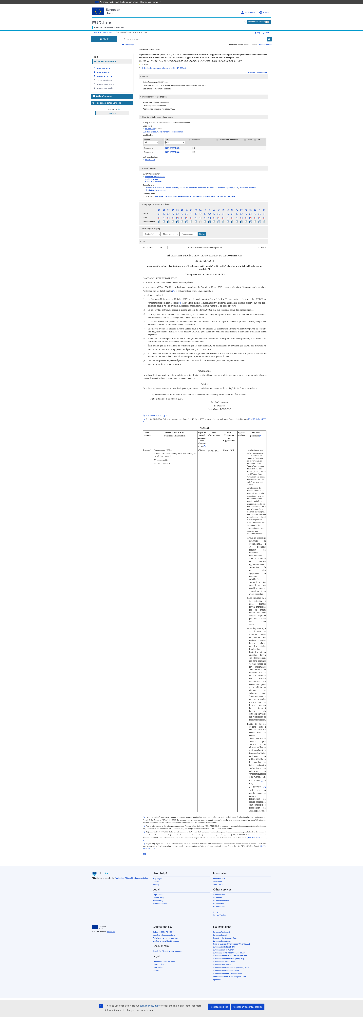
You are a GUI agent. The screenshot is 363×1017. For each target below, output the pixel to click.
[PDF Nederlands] (232, 217)
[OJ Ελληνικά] (186, 221)
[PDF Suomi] (260, 217)
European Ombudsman (222, 965)
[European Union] (99, 927)
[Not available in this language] (200, 214)
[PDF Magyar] (223, 217)
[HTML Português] (241, 214)
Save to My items (104, 80)
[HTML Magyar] (223, 214)
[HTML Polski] (237, 214)
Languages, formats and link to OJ (157, 204)
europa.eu (111, 931)
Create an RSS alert (105, 88)
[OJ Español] (164, 221)
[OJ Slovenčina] (250, 221)
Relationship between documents (157, 117)
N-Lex (215, 912)
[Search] (269, 39)
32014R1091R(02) (172, 152)
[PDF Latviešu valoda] (214, 217)
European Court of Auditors (224, 950)
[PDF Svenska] (264, 217)
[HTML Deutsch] (177, 214)
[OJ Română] (246, 221)
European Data (219, 895)
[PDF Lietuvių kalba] (218, 217)
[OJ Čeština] (168, 221)
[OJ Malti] (227, 221)
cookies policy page (150, 1006)
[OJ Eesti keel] (182, 221)
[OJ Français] (196, 221)
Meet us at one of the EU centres (166, 941)
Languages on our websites (164, 961)
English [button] (266, 12)
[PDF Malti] (227, 217)
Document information (105, 61)
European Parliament (221, 932)
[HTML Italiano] (209, 214)
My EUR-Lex (250, 12)
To (259, 140)
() (173, 291)
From (250, 140)
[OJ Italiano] (209, 221)
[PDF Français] (196, 217)
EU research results (221, 901)
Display (202, 234)
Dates (145, 77)
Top (144, 854)
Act (166, 140)
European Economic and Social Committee (230, 956)
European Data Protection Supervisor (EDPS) (231, 968)
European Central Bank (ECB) (224, 947)
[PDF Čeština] (168, 217)
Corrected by (148, 148)
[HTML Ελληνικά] (186, 214)
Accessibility (158, 901)
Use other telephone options (164, 935)
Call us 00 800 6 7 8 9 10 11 (163, 932)
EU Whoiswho (218, 904)
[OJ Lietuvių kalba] (218, 221)
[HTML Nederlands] (232, 214)
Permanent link (103, 72)
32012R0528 (150, 128)
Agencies (217, 980)
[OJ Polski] (237, 221)
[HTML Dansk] (173, 214)
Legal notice (157, 895)
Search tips (129, 45)
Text (96, 57)
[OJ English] (191, 221)
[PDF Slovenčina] (250, 217)
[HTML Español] (164, 214)
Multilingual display (151, 228)
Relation (147, 140)
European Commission (222, 941)
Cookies (156, 970)
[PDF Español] (164, 217)
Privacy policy (158, 964)
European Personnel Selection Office (227, 974)
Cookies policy (158, 898)
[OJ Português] (241, 221)
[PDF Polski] (237, 217)
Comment (196, 140)
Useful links (218, 884)
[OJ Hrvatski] (205, 221)
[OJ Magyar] (223, 221)
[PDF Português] (241, 217)
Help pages (157, 878)
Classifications (149, 168)
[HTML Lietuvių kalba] (218, 214)
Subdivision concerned (229, 140)
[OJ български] (159, 221)
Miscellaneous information (154, 97)
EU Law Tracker (219, 915)
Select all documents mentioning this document (163, 132)
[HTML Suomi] (260, 214)
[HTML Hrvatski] (205, 214)
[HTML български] (159, 214)
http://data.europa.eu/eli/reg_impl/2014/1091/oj (164, 68)
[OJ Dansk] (173, 221)
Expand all (251, 72)
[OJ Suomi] (260, 221)
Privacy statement (160, 904)
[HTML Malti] (227, 214)
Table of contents (103, 96)
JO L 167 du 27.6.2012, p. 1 (156, 416)
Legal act (112, 113)
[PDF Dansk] (173, 217)
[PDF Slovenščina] (255, 217)
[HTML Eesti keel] (182, 214)
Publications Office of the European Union (131, 878)
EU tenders (217, 898)
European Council (220, 935)
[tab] (203, 77)
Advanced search (264, 45)
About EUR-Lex (219, 878)
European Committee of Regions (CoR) (228, 959)
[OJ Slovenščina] (255, 221)
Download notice (104, 76)
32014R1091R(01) (172, 148)
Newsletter (217, 881)
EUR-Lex (101, 22)
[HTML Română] (246, 214)
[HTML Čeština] (168, 214)
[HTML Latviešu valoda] (214, 214)
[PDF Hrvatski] (205, 217)
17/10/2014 (112, 109)
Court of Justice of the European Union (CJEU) (231, 944)
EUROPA (96, 32)
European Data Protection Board (226, 971)
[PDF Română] (246, 217)
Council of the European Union (225, 938)
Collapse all (262, 72)
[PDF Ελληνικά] (186, 217)
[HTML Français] (196, 214)
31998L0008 (150, 160)
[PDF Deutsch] (177, 217)
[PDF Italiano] (209, 217)
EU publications (219, 906)
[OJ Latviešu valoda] (214, 221)
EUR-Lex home (107, 32)
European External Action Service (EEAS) (229, 953)
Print (267, 33)
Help (258, 33)
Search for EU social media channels (167, 951)
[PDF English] (191, 217)
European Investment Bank (224, 962)
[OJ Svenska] (264, 221)
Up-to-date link (103, 68)
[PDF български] (159, 217)
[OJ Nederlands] (232, 221)
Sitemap (156, 884)
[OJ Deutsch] (177, 221)
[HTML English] (191, 214)
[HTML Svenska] (264, 214)
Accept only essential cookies (247, 1007)
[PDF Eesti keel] (182, 217)
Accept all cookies (219, 1007)
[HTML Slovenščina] (255, 214)
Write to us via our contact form (165, 938)
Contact (156, 881)
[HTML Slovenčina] (250, 214)
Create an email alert (106, 84)
